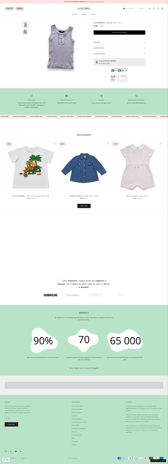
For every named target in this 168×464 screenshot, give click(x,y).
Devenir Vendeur (77, 409)
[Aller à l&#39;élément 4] (117, 295)
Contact (74, 431)
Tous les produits (77, 406)
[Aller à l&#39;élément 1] (25, 24)
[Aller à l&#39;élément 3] (95, 295)
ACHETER (9, 8)
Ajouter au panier (119, 32)
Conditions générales (79, 428)
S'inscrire (11, 424)
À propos (75, 415)
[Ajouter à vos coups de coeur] (54, 143)
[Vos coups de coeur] (158, 9)
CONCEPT (93, 14)
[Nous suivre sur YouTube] (16, 451)
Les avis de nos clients (79, 422)
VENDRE (19, 8)
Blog (73, 438)
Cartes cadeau (76, 412)
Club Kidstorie (76, 435)
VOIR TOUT (84, 206)
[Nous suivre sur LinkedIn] (21, 451)
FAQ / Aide (75, 425)
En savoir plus (104, 63)
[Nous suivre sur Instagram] (11, 451)
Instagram (75, 441)
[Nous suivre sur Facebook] (6, 451)
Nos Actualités (76, 419)
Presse (74, 444)
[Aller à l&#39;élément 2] (25, 31)
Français (141, 8)
